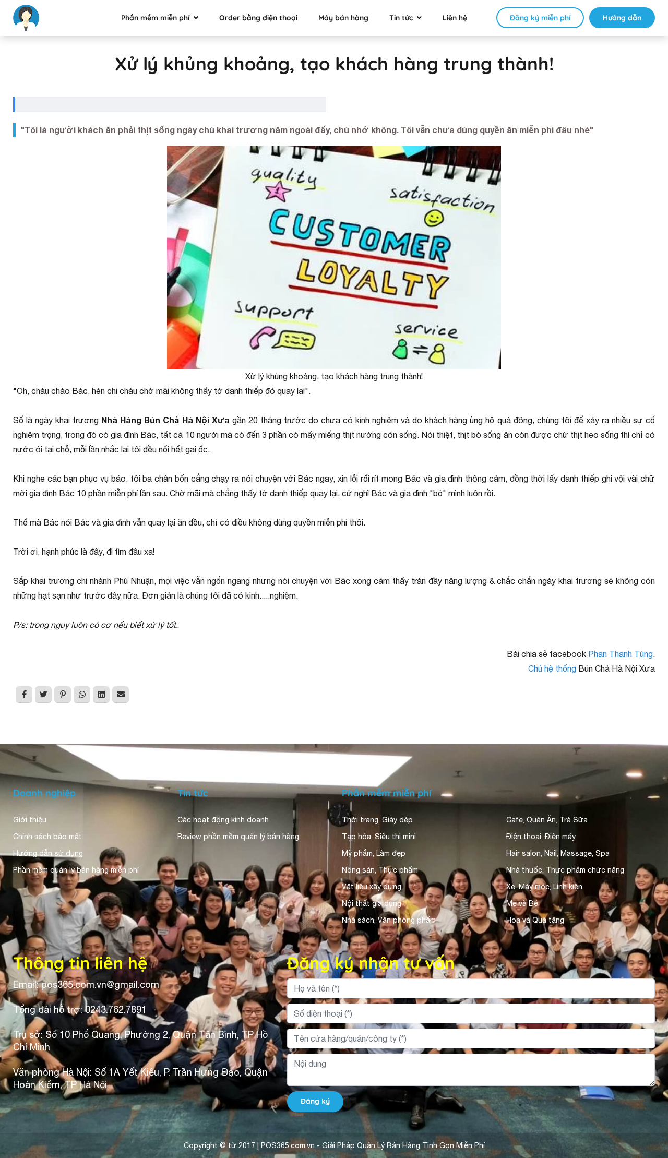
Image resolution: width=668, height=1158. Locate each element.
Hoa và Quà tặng (535, 920)
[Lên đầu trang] (645, 1129)
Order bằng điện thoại (258, 17)
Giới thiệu (29, 820)
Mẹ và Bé (522, 903)
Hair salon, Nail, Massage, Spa (558, 853)
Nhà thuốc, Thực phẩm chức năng (565, 870)
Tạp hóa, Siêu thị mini (379, 836)
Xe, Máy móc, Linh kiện (544, 886)
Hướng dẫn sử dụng (48, 853)
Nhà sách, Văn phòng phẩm (389, 920)
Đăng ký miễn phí (540, 17)
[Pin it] (62, 694)
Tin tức (401, 17)
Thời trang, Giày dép (377, 820)
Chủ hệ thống (552, 668)
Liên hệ (455, 17)
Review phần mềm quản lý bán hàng (238, 836)
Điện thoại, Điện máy (541, 836)
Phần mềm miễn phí (155, 17)
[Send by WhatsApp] (82, 694)
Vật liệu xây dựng (371, 886)
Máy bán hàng (343, 17)
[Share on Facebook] (24, 694)
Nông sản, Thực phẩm (380, 870)
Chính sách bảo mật (47, 836)
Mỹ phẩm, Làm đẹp (373, 853)
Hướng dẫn (622, 17)
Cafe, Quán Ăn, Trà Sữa (547, 820)
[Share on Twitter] (43, 694)
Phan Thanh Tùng (620, 654)
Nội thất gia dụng (371, 903)
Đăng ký (315, 1101)
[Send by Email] (120, 694)
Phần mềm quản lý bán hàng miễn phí (76, 870)
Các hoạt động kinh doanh (223, 820)
